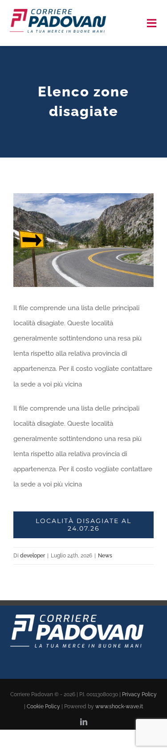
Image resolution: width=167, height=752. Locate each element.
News (105, 556)
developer (32, 556)
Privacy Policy (139, 694)
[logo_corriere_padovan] (58, 12)
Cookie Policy (43, 706)
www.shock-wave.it (119, 706)
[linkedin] (83, 721)
